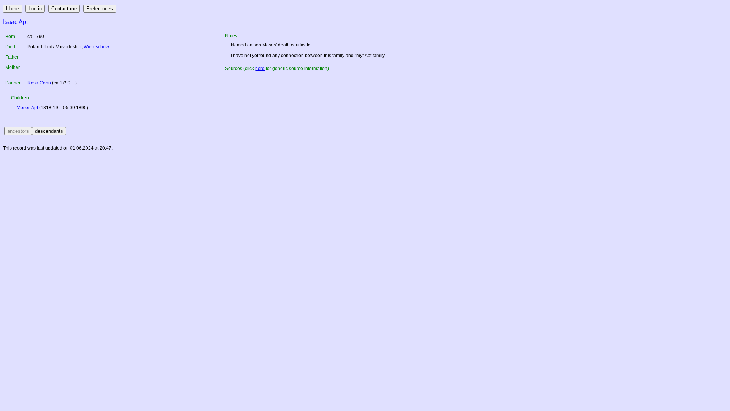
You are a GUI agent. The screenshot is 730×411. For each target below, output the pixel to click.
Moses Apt (27, 107)
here (260, 68)
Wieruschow (96, 46)
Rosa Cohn (39, 83)
